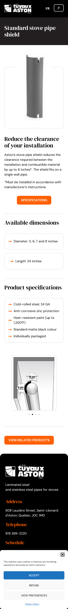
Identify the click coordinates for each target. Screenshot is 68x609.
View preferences (34, 595)
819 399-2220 (16, 533)
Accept (34, 575)
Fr (48, 8)
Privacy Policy (32, 604)
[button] (62, 554)
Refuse (34, 585)
